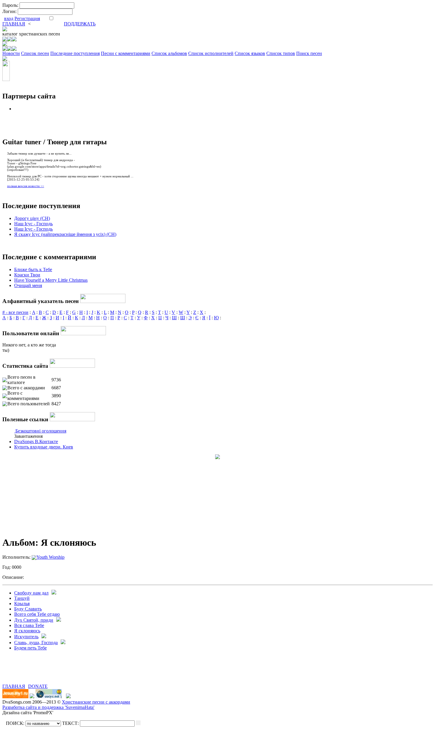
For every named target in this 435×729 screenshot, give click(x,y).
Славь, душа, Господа (36, 642)
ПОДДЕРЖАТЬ (80, 23)
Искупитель (26, 636)
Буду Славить (28, 608)
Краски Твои (27, 274)
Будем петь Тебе (30, 647)
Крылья (22, 603)
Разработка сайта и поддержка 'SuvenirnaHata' (48, 707)
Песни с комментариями (125, 53)
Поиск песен (309, 53)
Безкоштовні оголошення (40, 430)
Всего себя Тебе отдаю (37, 614)
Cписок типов (280, 53)
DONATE (38, 686)
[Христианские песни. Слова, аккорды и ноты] (4, 29)
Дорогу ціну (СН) (32, 218)
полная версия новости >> (25, 186)
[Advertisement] (71, 675)
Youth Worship (50, 557)
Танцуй (22, 598)
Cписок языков (250, 53)
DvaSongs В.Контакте (36, 441)
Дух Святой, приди (33, 620)
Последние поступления (75, 53)
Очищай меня (28, 285)
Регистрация (27, 18)
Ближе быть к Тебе (33, 269)
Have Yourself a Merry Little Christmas (51, 280)
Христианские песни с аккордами (96, 701)
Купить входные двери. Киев (43, 446)
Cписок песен (35, 53)
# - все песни (15, 312)
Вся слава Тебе (29, 625)
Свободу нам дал (31, 592)
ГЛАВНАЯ (13, 23)
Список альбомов (169, 53)
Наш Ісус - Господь (33, 223)
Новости (11, 53)
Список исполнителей (210, 53)
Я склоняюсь (27, 630)
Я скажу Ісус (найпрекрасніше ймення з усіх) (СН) (65, 234)
